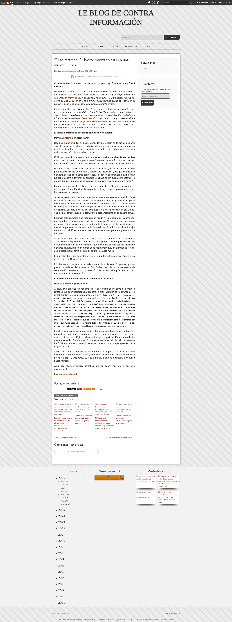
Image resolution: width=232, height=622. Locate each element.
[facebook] (149, 2)
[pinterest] (158, 2)
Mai (62, 491)
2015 (61, 571)
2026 (61, 478)
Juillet (63, 485)
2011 (61, 596)
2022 (61, 528)
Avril (62, 494)
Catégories (99, 46)
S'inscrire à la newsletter (66, 395)
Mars (62, 497)
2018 (61, 553)
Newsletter (131, 46)
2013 (61, 584)
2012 (61, 590)
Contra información (74, 620)
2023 (61, 522)
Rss (109, 477)
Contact (146, 46)
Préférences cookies (167, 620)
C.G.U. (132, 620)
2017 (61, 559)
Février (63, 501)
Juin (62, 488)
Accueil (86, 46)
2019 (61, 547)
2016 (61, 565)
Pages (114, 46)
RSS (145, 68)
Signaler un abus (121, 620)
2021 (61, 534)
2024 (61, 516)
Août (62, 481)
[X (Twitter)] (153, 2)
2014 (61, 578)
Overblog (177, 613)
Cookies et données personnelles (147, 620)
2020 (61, 540)
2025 (61, 509)
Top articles (102, 620)
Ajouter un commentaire (76, 451)
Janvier (63, 504)
